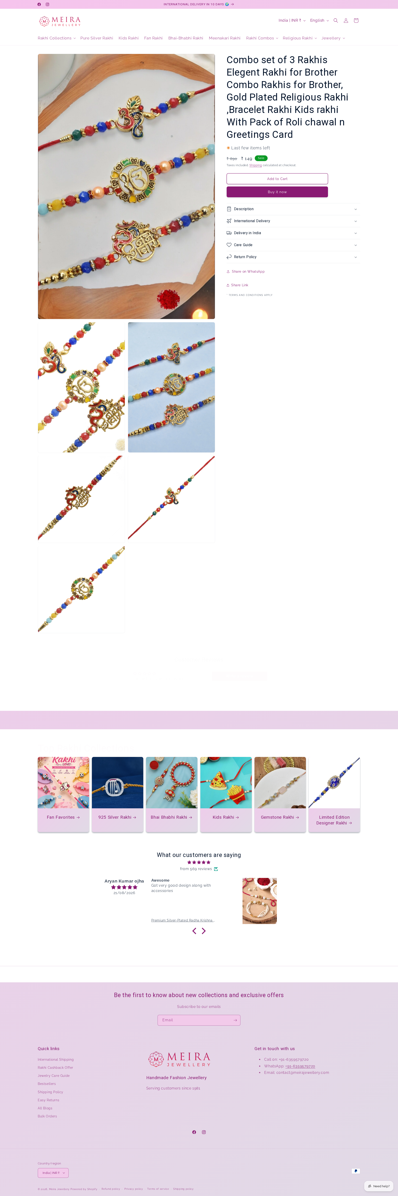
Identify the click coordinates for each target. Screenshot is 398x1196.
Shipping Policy (50, 1092)
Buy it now (277, 192)
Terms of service (158, 1188)
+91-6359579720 (300, 1066)
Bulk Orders (47, 1116)
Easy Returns (48, 1100)
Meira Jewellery (59, 1188)
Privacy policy (133, 1188)
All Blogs (45, 1108)
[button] (56, 38)
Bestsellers (47, 1084)
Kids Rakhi (223, 817)
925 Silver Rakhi (114, 817)
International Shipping (56, 1059)
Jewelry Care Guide (54, 1076)
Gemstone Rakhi (277, 817)
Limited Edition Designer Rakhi (333, 820)
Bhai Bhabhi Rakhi (169, 817)
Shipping (255, 165)
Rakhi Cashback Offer (55, 1067)
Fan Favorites (61, 817)
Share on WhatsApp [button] (248, 271)
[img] (199, 862)
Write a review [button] (239, 676)
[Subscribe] (235, 1020)
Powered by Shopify (83, 1188)
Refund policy (111, 1188)
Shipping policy (183, 1188)
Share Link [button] (239, 285)
